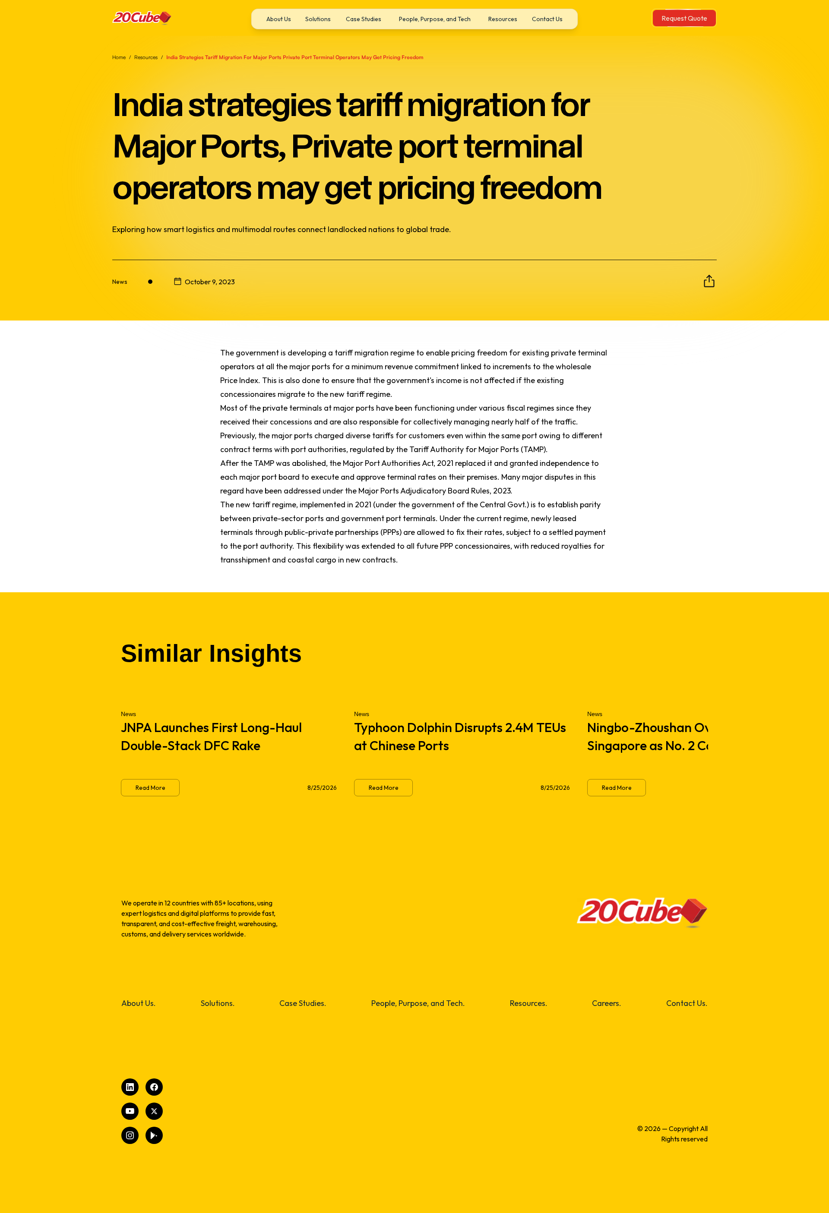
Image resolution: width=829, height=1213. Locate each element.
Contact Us (547, 19)
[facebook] (154, 1087)
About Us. (138, 1003)
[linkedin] (130, 1087)
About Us (278, 19)
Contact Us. (687, 1003)
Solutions (318, 19)
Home (119, 57)
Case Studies (363, 19)
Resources (502, 19)
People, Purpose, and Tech (435, 19)
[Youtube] (130, 1111)
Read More (150, 788)
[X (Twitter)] (154, 1111)
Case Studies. (302, 1003)
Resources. (528, 1003)
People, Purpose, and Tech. (418, 1003)
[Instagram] (130, 1135)
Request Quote (684, 18)
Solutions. (218, 1003)
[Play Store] (154, 1135)
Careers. (606, 1003)
